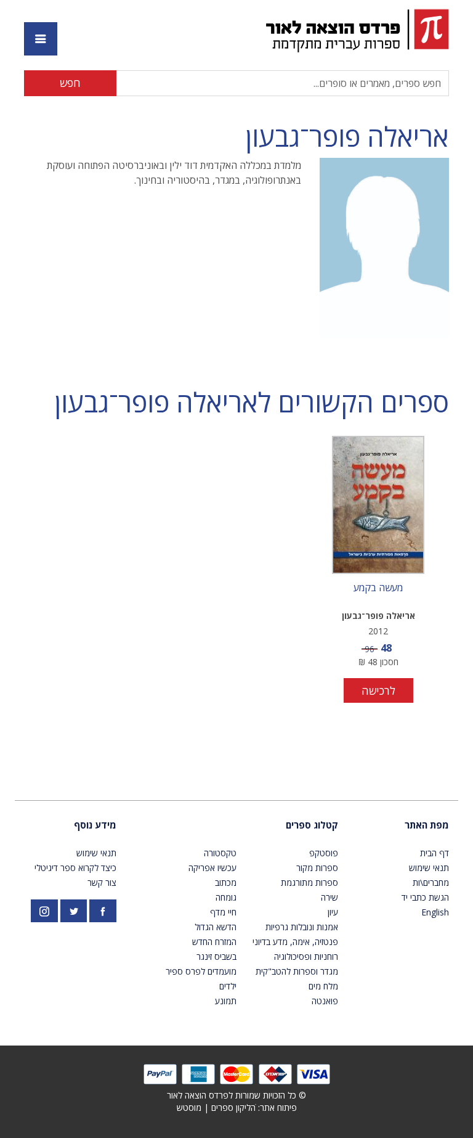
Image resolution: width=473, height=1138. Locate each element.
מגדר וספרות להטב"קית (297, 971)
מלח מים (323, 986)
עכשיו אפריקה (212, 868)
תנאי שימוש (429, 868)
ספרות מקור (317, 868)
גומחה (226, 897)
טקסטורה (220, 853)
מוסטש (189, 1107)
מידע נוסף (95, 824)
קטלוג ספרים (312, 824)
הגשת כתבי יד (425, 897)
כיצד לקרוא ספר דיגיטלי (75, 868)
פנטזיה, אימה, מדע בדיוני (295, 942)
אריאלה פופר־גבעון (347, 136)
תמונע (225, 1001)
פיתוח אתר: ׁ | (237, 1107)
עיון (333, 912)
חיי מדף (223, 912)
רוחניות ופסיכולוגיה (306, 956)
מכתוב (225, 882)
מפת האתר (427, 824)
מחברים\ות (431, 882)
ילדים (227, 986)
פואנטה (325, 1001)
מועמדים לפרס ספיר (201, 971)
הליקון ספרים (233, 1107)
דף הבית (434, 853)
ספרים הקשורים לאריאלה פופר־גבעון (251, 402)
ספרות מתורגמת (309, 882)
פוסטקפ (323, 853)
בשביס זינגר (216, 956)
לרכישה (378, 690)
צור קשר (101, 882)
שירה (329, 897)
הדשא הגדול (215, 927)
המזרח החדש (214, 942)
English (435, 912)
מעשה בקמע (378, 588)
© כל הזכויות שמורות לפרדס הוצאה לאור (236, 1095)
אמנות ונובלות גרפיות (301, 927)
